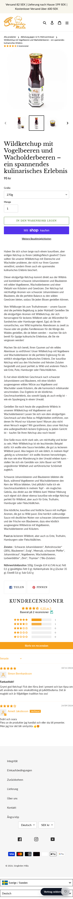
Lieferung (12, 788)
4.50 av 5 (45, 608)
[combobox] (36, 882)
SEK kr (45, 825)
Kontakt (11, 807)
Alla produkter (10, 37)
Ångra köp (13, 817)
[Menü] (67, 22)
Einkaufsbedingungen (19, 770)
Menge (7, 202)
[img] (8, 668)
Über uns (12, 798)
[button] (10, 46)
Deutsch (26, 825)
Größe (7, 187)
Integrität (12, 761)
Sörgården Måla (21, 865)
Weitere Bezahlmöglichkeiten (36, 238)
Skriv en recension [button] (36, 645)
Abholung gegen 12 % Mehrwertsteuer (37, 37)
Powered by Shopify (55, 865)
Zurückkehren (15, 779)
